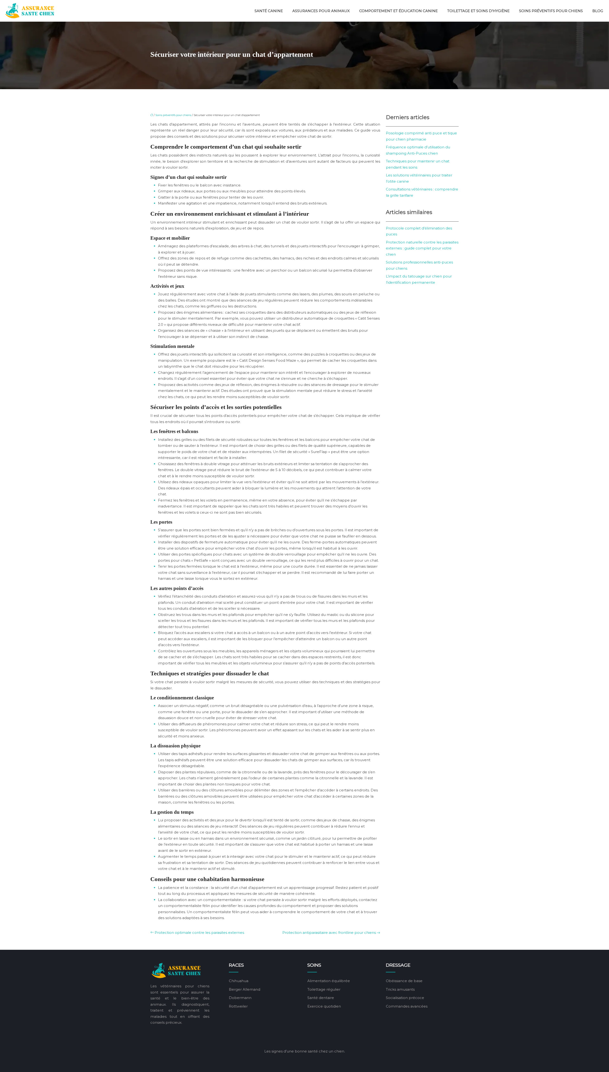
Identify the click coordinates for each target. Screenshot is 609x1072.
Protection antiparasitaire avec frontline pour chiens (329, 932)
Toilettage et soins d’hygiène (478, 11)
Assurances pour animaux (321, 11)
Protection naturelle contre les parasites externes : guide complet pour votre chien (422, 248)
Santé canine (269, 11)
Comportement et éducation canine (398, 11)
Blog (597, 11)
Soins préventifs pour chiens (551, 11)
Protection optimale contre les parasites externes (199, 932)
